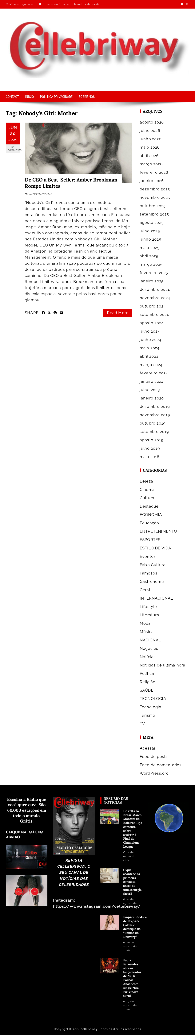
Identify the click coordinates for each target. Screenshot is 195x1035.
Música (147, 631)
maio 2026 (150, 147)
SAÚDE (146, 690)
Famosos (148, 573)
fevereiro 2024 (154, 373)
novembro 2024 (155, 298)
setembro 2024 (154, 314)
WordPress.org (154, 773)
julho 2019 (150, 448)
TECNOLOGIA (153, 698)
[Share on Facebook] (43, 313)
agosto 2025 (152, 222)
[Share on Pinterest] (55, 313)
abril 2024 (149, 356)
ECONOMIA (151, 514)
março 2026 (151, 164)
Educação (149, 523)
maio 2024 (150, 348)
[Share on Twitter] (49, 312)
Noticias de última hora (162, 665)
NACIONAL (150, 640)
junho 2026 (150, 139)
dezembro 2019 (155, 406)
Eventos (148, 556)
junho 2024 (150, 339)
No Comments (14, 148)
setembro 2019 (154, 431)
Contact (12, 97)
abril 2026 (149, 155)
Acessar (148, 748)
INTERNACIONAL (41, 194)
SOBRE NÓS (87, 97)
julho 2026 (150, 130)
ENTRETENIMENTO (158, 531)
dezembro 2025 (155, 189)
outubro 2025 (153, 206)
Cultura (147, 498)
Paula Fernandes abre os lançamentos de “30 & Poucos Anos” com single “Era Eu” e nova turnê (132, 978)
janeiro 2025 (152, 281)
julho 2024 (150, 331)
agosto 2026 (152, 122)
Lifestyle (148, 606)
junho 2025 (150, 239)
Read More (118, 313)
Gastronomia (152, 581)
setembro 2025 (154, 214)
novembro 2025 (155, 197)
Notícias (148, 657)
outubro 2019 (153, 423)
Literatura (149, 615)
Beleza (146, 481)
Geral (145, 590)
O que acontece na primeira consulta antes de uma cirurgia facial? (132, 882)
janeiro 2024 (152, 381)
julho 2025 (150, 231)
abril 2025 (149, 256)
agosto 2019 (152, 440)
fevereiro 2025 (154, 272)
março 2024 (151, 364)
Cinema (147, 489)
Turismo (147, 715)
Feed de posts (154, 756)
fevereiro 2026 (154, 172)
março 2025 (151, 264)
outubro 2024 (153, 306)
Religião (148, 682)
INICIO (29, 97)
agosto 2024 (152, 323)
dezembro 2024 (155, 289)
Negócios (149, 648)
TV (142, 723)
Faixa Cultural (153, 565)
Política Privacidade (56, 97)
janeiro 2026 (152, 180)
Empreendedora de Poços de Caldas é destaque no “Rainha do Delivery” (134, 927)
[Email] (61, 313)
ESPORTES (150, 539)
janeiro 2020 (152, 398)
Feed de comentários (161, 765)
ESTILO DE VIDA (155, 548)
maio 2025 (150, 247)
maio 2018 (150, 456)
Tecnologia (150, 707)
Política (147, 673)
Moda (145, 623)
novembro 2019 (155, 415)
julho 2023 (150, 390)
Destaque (149, 506)
